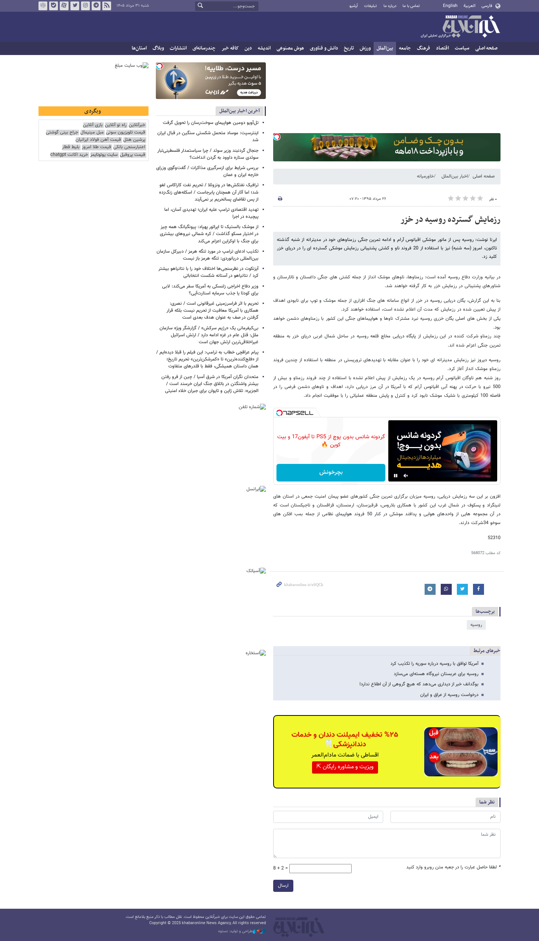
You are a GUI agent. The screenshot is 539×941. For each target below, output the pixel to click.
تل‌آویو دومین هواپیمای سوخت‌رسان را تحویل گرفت (210, 123)
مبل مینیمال (92, 132)
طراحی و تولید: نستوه (235, 931)
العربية (469, 6)
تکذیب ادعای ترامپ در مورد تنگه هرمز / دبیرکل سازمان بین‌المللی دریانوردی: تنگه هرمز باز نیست (207, 255)
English (450, 6)
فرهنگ (423, 48)
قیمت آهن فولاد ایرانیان (98, 139)
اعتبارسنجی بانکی (129, 147)
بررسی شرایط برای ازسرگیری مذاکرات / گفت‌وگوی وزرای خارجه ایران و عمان (207, 171)
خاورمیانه (425, 176)
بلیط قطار (71, 147)
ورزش (365, 48)
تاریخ (349, 48)
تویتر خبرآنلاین (74, 5)
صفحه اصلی (486, 48)
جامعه (405, 48)
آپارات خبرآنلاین (64, 5)
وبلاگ (158, 48)
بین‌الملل (385, 48)
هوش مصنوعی (290, 48)
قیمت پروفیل (132, 154)
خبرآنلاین (460, 27)
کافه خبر (230, 48)
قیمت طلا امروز (96, 147)
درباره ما (390, 6)
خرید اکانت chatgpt (69, 154)
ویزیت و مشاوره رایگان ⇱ (345, 767)
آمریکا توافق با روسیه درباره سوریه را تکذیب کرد (434, 663)
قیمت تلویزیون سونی (125, 132)
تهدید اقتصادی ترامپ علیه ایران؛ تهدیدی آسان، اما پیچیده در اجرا (211, 213)
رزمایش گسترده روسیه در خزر (450, 219)
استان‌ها (139, 48)
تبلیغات (370, 6)
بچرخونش (331, 472)
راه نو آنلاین (115, 125)
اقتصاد (442, 48)
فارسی (486, 6)
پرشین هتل (134, 139)
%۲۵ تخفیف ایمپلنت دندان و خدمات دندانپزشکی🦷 (345, 739)
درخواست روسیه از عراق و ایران (449, 695)
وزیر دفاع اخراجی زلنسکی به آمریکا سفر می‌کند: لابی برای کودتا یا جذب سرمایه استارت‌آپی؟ (210, 290)
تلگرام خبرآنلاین (96, 5)
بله (53, 5)
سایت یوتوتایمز (104, 154)
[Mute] (406, 475)
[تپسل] (276, 136)
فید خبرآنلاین (106, 5)
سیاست (462, 48)
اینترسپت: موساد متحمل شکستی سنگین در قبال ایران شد (207, 136)
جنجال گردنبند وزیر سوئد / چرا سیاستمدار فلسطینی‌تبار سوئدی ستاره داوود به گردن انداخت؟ (207, 154)
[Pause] (395, 475)
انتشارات (178, 48)
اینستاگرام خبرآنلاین (85, 5)
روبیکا (42, 5)
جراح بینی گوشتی (62, 132)
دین (248, 48)
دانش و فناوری (324, 48)
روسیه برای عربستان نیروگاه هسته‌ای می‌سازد (436, 674)
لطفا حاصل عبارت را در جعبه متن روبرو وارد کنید (453, 867)
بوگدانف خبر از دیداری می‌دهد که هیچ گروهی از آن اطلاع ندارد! (418, 684)
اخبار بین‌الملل (454, 176)
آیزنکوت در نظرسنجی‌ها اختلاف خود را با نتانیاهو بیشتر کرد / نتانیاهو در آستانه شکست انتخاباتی (208, 272)
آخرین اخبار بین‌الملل (239, 111)
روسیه (476, 625)
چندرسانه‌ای (204, 48)
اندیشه (264, 48)
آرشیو (353, 6)
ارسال (283, 885)
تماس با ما (411, 6)
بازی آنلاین (93, 125)
